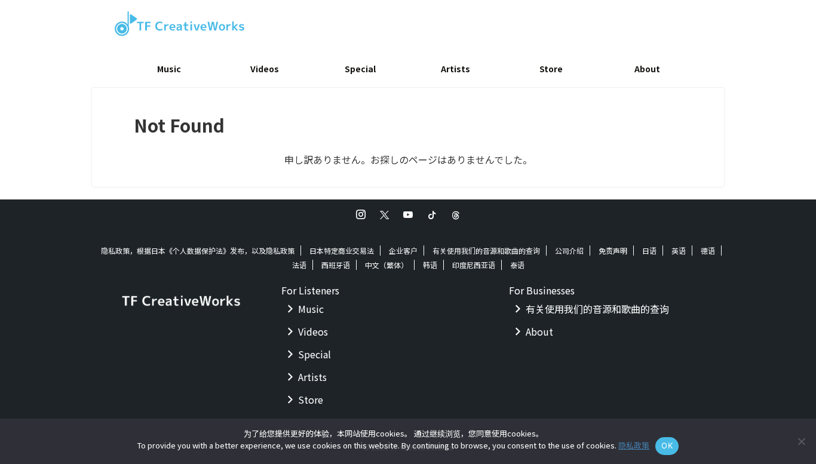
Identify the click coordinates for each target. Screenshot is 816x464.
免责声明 (613, 250)
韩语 (430, 265)
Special (360, 69)
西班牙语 (335, 265)
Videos (264, 69)
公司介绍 (569, 250)
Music (169, 69)
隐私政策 (633, 445)
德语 (708, 250)
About (647, 69)
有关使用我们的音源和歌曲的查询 (486, 250)
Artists (455, 69)
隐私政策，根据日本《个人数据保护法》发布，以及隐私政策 (198, 250)
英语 (678, 250)
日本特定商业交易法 (341, 250)
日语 (649, 250)
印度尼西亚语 (473, 265)
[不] (801, 441)
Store (551, 69)
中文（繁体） (386, 265)
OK (667, 445)
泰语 (517, 265)
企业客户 (403, 250)
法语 (299, 265)
